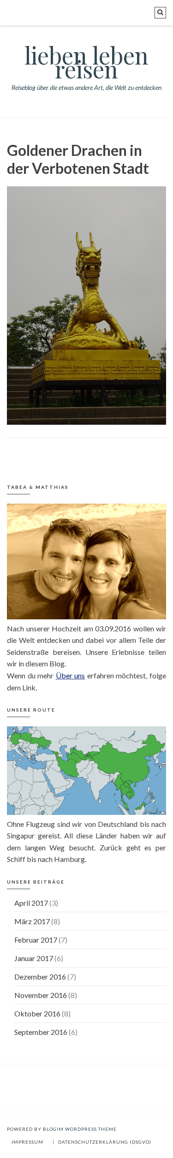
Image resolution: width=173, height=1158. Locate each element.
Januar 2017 (33, 958)
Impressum (27, 1142)
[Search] (160, 12)
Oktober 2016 (37, 1013)
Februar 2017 (35, 939)
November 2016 (40, 995)
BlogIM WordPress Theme (80, 1129)
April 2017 (31, 902)
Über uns (70, 675)
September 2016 (40, 1031)
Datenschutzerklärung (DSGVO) (104, 1142)
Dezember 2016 (40, 976)
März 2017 (32, 921)
